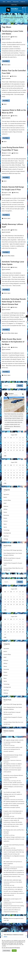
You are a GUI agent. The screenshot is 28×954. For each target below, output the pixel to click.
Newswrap (6, 515)
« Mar (5, 455)
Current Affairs (7, 255)
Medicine (6, 506)
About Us (9, 1)
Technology (6, 530)
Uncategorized (7, 533)
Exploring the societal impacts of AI (12, 899)
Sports (5, 527)
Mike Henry (14, 36)
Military (5, 509)
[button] (14, 416)
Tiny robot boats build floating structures (14, 844)
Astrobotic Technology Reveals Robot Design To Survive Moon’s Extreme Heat (14, 301)
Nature (5, 512)
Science (6, 521)
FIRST (5, 20)
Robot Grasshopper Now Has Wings (12, 934)
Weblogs (6, 539)
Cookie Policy (14, 4)
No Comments (7, 39)
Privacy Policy (16, 1)
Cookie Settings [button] (6, 950)
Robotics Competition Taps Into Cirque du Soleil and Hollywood (15, 17)
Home (4, 1)
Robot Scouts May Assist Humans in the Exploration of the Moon (13, 341)
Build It (5, 497)
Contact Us (23, 1)
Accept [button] (14, 950)
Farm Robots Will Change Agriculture (13, 550)
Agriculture (6, 494)
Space (8, 64)
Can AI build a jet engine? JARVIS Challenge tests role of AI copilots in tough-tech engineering (13, 794)
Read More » (6, 61)
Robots (5, 64)
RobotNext (14, 9)
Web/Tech (6, 536)
